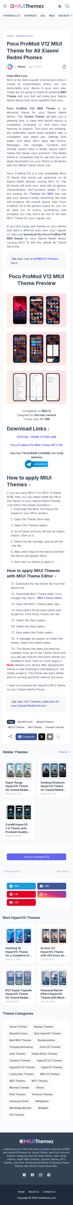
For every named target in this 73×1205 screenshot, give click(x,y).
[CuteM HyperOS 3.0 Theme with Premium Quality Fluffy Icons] (18, 812)
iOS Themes (17, 1114)
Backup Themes (43, 1026)
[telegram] (24, 1175)
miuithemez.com (47, 1197)
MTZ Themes (40, 1080)
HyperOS (30, 15)
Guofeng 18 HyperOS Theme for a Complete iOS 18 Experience (18, 951)
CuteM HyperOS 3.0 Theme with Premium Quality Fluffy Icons (16, 828)
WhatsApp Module (20, 1107)
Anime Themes (18, 1026)
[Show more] (58, 736)
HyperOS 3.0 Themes (22, 1067)
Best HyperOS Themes (47, 1033)
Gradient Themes (20, 1060)
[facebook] (32, 1175)
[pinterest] (49, 1175)
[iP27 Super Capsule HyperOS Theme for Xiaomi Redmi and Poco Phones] (18, 978)
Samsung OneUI (19, 1101)
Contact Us (49, 1191)
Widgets (43, 1107)
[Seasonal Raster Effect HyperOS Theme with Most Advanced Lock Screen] (54, 978)
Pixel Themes (17, 1094)
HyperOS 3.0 (11, 15)
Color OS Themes (50, 1046)
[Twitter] (41, 736)
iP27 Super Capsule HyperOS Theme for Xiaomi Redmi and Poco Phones (18, 994)
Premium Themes (55, 727)
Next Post (62, 871)
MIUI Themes (35, 727)
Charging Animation (21, 1046)
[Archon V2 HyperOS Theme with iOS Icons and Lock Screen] (54, 936)
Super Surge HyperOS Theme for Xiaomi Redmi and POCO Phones (17, 786)
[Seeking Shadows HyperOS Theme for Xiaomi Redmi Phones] (54, 770)
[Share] (63, 67)
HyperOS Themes (51, 1067)
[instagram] (41, 1175)
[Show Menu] (5, 6)
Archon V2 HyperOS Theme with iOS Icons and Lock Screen (53, 951)
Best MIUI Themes (20, 1040)
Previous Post (13, 871)
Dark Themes (17, 1053)
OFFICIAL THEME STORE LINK (36, 437)
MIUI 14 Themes (49, 1074)
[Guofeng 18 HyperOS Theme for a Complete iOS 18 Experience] (18, 936)
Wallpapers (42, 1101)
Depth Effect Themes (44, 1053)
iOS (43, 15)
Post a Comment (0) (37, 857)
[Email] (50, 736)
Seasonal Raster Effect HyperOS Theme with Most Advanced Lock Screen (52, 994)
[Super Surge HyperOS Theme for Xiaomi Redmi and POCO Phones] (18, 770)
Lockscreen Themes (22, 1074)
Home (10, 35)
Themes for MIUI (41, 193)
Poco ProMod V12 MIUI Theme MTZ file (37, 445)
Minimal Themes (45, 722)
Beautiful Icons (24, 35)
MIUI (52, 15)
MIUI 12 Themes (16, 727)
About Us (34, 1191)
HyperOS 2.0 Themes (49, 1060)
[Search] (67, 6)
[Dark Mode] (60, 6)
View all (63, 752)
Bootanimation (46, 1040)
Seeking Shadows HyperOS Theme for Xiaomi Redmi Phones (53, 786)
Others (40, 1087)
